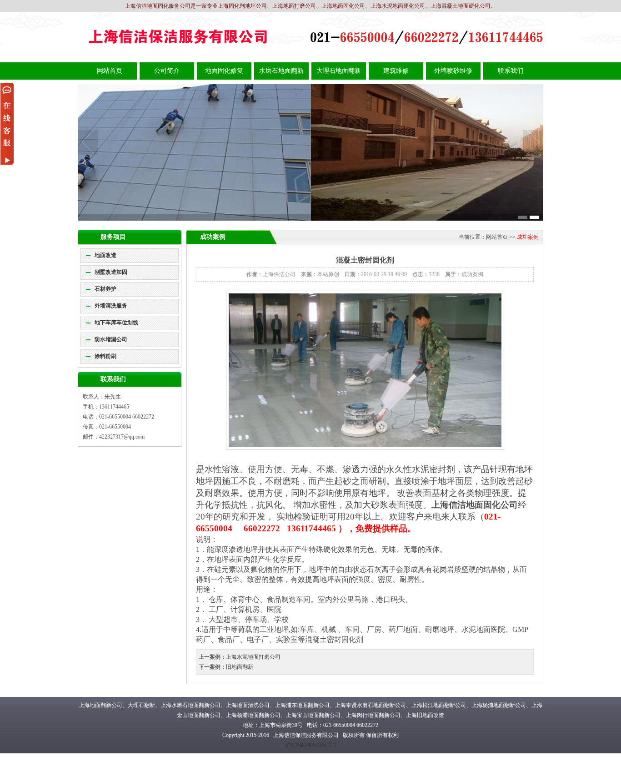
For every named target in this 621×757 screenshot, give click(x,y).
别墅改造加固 (111, 272)
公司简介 (167, 70)
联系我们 (510, 70)
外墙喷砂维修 (453, 70)
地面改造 (105, 255)
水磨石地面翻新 (281, 70)
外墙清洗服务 (111, 306)
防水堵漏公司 (111, 339)
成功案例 (528, 237)
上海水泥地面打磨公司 (253, 657)
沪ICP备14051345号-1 (310, 745)
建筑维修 (396, 70)
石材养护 (105, 289)
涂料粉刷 (105, 356)
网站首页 (109, 70)
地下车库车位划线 (116, 322)
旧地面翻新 (239, 667)
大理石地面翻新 (338, 70)
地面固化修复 (224, 70)
